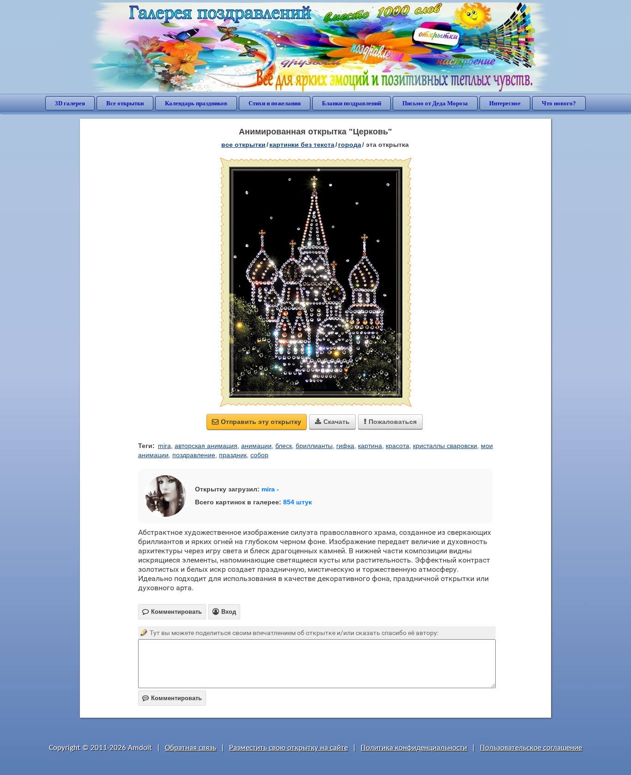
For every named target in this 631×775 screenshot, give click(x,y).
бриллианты (314, 445)
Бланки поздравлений (351, 103)
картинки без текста (301, 144)
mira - (270, 489)
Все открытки (125, 103)
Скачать (332, 421)
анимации (256, 445)
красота (397, 445)
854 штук (297, 502)
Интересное (505, 103)
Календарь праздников (196, 103)
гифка (345, 445)
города (349, 144)
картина (370, 445)
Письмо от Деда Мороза (435, 103)
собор (259, 455)
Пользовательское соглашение (531, 748)
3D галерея (70, 103)
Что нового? (559, 103)
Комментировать (172, 698)
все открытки (243, 144)
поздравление (193, 455)
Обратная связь (190, 748)
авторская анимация (206, 445)
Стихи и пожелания (275, 103)
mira (164, 445)
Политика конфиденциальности (414, 748)
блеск (283, 445)
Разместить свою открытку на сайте (288, 748)
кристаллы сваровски (445, 445)
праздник (233, 455)
